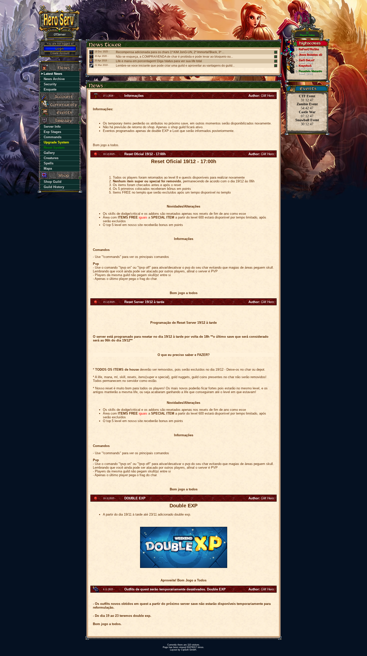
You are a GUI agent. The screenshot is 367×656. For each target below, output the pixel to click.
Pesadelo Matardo (308, 72)
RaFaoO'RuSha (307, 50)
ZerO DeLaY (304, 61)
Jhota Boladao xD (308, 56)
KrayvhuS (304, 67)
